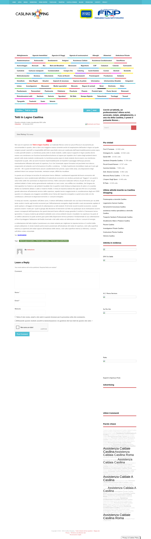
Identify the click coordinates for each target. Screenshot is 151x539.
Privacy (104, 2)
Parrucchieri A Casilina (114, 498)
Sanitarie (40, 96)
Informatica (95, 81)
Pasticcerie (49, 91)
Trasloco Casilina (107, 430)
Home (14, 2)
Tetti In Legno (30, 110)
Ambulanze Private (123, 55)
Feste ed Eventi (64, 76)
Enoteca (37, 76)
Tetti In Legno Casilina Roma (59, 241)
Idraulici (46, 81)
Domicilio (127, 71)
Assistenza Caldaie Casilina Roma (116, 516)
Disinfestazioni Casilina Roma (111, 441)
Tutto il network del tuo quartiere (84, 531)
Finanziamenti (79, 76)
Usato (43, 101)
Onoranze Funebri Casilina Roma (117, 496)
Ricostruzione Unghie (75, 534)
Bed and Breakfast (57, 66)
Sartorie (51, 96)
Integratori (129, 81)
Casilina (19, 110)
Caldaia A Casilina (131, 430)
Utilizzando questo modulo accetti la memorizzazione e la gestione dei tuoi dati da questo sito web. (54, 321)
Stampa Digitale (87, 96)
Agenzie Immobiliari (39, 55)
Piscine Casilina (108, 224)
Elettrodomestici (23, 76)
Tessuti (125, 96)
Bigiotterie (85, 66)
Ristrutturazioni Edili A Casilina (118, 482)
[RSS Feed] (139, 2)
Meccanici (45, 86)
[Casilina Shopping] (69, 18)
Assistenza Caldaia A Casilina (119, 489)
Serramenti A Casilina (128, 511)
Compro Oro (68, 71)
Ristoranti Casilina (126, 499)
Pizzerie (84, 91)
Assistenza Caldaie (80, 60)
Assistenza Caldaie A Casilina (118, 478)
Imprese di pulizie (79, 81)
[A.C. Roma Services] (119, 261)
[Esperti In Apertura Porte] (119, 361)
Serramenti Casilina (124, 509)
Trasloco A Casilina (113, 484)
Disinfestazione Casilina (109, 433)
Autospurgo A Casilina (110, 460)
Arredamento (53, 60)
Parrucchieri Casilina (108, 485)
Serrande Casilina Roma (124, 457)
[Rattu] (119, 313)
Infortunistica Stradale (112, 81)
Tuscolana (53, 2)
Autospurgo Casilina (114, 471)
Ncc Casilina (122, 441)
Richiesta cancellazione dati (78, 532)
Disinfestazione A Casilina (119, 430)
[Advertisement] (93, 34)
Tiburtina (61, 2)
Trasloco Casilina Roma (124, 512)
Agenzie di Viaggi (58, 55)
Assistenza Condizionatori (102, 60)
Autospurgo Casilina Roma (110, 457)
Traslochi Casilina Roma (121, 474)
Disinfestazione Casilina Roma (126, 439)
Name (17, 292)
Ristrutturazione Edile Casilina (117, 436)
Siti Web (73, 96)
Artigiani (65, 60)
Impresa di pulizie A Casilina (125, 484)
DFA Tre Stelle (108, 256)
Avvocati (35, 66)
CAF (95, 66)
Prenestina (89, 2)
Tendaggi (114, 96)
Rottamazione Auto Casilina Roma (118, 472)
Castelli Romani (72, 2)
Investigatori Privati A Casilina (117, 434)
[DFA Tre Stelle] (119, 250)
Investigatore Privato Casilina (113, 228)
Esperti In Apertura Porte (111, 378)
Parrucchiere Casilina (129, 466)
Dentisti (116, 71)
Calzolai (116, 66)
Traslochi (32, 101)
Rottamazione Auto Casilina (127, 507)
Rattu (105, 357)
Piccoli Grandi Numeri (110, 164)
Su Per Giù (107, 309)
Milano (81, 2)
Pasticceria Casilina (108, 503)
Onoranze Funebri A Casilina (115, 493)
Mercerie (74, 86)
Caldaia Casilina (113, 439)
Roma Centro (43, 2)
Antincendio (38, 60)
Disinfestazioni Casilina (123, 469)
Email (17, 300)
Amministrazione (23, 60)
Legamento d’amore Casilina (113, 203)
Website (18, 309)
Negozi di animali (88, 86)
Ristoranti (125, 91)
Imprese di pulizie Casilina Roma (111, 431)
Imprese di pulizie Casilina (110, 469)
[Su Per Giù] (119, 297)
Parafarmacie (22, 91)
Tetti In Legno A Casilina (27, 241)
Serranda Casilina (108, 444)
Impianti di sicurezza (61, 81)
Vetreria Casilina (109, 236)
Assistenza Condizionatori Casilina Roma (117, 468)
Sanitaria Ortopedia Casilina (113, 160)
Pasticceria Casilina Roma (110, 501)
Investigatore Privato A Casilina (113, 506)
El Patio (105, 183)
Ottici (122, 86)
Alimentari (107, 55)
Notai (102, 86)
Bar (44, 66)
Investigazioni (31, 86)
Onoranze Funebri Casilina (116, 466)
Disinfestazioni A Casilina (121, 480)
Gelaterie (120, 76)
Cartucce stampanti (36, 71)
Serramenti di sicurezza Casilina (114, 207)
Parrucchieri (35, 91)
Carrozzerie (127, 66)
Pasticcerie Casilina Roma (122, 485)
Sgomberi (62, 96)
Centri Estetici (93, 71)
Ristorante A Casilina (119, 444)
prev (88, 110)
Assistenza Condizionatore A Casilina (119, 434)
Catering (80, 71)
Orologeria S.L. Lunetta (111, 153)
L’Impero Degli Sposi (110, 179)
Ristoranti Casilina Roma (119, 438)
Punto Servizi (112, 91)
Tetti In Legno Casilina (42, 241)
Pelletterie (61, 91)
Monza (26, 2)
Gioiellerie (21, 81)
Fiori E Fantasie (108, 149)
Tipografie (21, 101)
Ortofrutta (112, 86)
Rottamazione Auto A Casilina (111, 509)
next (95, 110)
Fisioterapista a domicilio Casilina (114, 199)
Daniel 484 (107, 157)
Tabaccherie (101, 96)
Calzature (104, 66)
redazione (18, 124)
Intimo (19, 86)
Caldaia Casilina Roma (113, 504)
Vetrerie (52, 101)
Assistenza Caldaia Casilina (117, 461)
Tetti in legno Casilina (41, 145)
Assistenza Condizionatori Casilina (123, 446)
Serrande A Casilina (125, 504)
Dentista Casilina (112, 465)
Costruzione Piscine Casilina (113, 232)
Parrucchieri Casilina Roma (110, 512)
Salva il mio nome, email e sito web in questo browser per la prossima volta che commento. (51, 317)
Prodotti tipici (97, 91)
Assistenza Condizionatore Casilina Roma (117, 495)
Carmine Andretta (109, 168)
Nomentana (33, 2)
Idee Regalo (33, 81)
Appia (19, 2)
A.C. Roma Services (110, 293)
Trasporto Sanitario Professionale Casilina (117, 217)
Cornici (106, 71)
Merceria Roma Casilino (111, 175)
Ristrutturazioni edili (24, 96)
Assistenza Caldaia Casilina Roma (118, 453)
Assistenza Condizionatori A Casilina (115, 498)
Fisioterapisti (94, 76)
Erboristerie (49, 76)
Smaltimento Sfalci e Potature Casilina (116, 221)
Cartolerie (20, 71)
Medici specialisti (60, 86)
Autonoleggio (22, 66)
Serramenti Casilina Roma (125, 501)
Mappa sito (97, 531)
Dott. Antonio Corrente (111, 172)
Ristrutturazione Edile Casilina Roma (119, 443)
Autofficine (120, 60)
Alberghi (96, 55)
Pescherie (73, 91)
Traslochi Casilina (125, 431)
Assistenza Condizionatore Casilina (117, 507)
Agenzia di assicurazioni (79, 55)
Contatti (97, 2)
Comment (18, 271)
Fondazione (108, 76)
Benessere (72, 66)
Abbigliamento (22, 55)
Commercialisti (53, 71)
